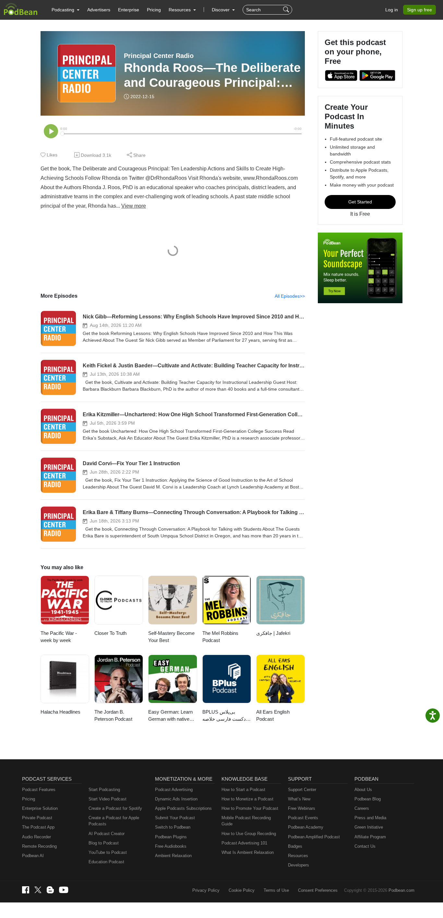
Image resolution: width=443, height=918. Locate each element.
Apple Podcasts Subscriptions (183, 808)
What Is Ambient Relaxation (248, 852)
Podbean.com (401, 890)
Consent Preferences (318, 890)
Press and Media (370, 817)
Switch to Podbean (172, 827)
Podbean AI (33, 855)
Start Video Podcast (107, 799)
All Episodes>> (290, 296)
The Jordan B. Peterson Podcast (113, 715)
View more (133, 206)
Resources (298, 855)
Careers (361, 808)
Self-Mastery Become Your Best (171, 636)
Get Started (360, 201)
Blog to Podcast (104, 843)
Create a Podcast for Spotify (115, 808)
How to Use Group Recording (249, 833)
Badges (295, 846)
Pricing (154, 9)
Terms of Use (276, 890)
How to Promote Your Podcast (250, 808)
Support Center (302, 789)
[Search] (287, 9)
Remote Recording (39, 846)
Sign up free (419, 9)
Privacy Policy (206, 890)
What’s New (299, 799)
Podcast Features (38, 789)
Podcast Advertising (174, 789)
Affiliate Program (370, 836)
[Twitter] (38, 890)
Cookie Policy (242, 890)
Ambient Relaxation (173, 855)
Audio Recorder (36, 836)
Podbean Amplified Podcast (314, 836)
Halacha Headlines (60, 712)
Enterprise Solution (40, 808)
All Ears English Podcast (273, 715)
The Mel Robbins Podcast (220, 636)
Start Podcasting (104, 789)
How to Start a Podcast (243, 789)
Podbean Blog (367, 799)
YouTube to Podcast (108, 852)
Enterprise (128, 9)
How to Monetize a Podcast (247, 799)
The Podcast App (38, 827)
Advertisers (98, 9)
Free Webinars (301, 808)
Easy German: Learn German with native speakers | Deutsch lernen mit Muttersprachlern (170, 716)
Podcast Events (303, 817)
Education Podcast (106, 861)
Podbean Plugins (171, 836)
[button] (65, 9)
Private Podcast (37, 817)
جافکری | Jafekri (273, 633)
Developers (298, 865)
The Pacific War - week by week (59, 636)
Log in (391, 9)
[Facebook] (25, 889)
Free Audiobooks (170, 846)
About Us (363, 789)
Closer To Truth (110, 633)
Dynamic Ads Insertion (176, 799)
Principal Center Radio (159, 55)
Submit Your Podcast (175, 817)
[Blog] (50, 889)
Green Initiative (368, 827)
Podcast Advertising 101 (244, 843)
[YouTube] (63, 890)
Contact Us (365, 846)
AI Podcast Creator (107, 833)
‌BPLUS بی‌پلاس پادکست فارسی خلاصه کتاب (225, 716)
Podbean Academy (305, 827)
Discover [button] (221, 9)
